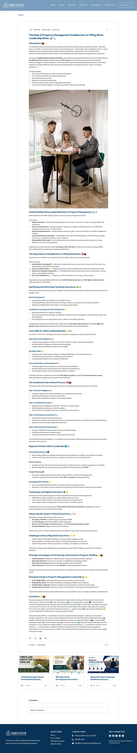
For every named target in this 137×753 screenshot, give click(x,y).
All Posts (20, 15)
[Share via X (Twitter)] (35, 638)
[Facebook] (113, 736)
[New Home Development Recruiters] (68, 664)
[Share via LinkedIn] (40, 638)
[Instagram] (110, 736)
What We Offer (56, 744)
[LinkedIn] (120, 736)
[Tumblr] (123, 736)
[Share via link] (46, 638)
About (53, 735)
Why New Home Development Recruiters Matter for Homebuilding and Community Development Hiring (67, 678)
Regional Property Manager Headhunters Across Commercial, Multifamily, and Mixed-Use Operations (102, 678)
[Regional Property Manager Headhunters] (103, 664)
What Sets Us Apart (57, 741)
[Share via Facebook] (30, 638)
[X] (116, 736)
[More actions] (107, 29)
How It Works (55, 738)
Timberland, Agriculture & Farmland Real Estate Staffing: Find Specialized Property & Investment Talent (34, 678)
